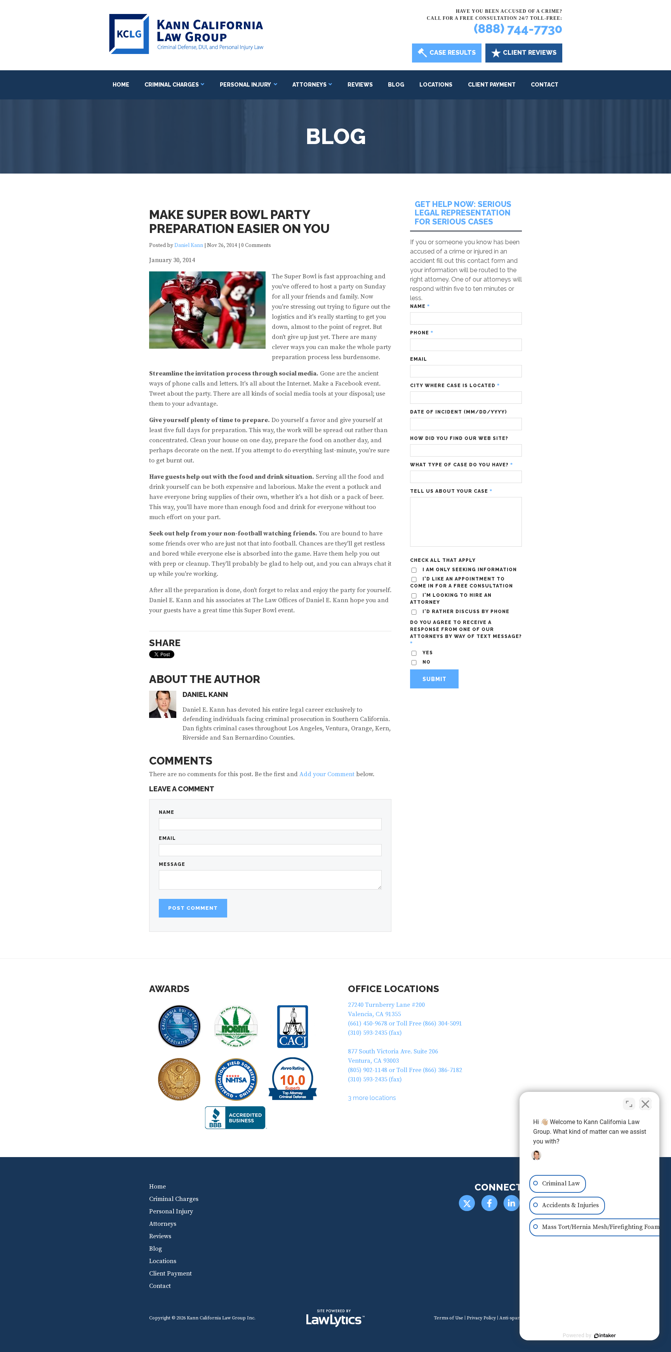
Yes (427, 652)
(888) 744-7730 (518, 28)
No (426, 662)
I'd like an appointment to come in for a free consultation (461, 582)
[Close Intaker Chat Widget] (645, 1104)
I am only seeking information (469, 569)
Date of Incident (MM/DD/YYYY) (458, 412)
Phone (421, 332)
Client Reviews (529, 52)
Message (172, 864)
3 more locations (372, 1098)
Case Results (452, 52)
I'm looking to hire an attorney (451, 599)
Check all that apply (443, 560)
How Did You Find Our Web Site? (459, 438)
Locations (435, 85)
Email (167, 838)
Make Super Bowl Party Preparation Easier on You (239, 221)
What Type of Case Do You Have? (461, 464)
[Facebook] (489, 1203)
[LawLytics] (335, 1318)
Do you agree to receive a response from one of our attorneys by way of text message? (466, 633)
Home (121, 85)
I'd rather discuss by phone (465, 611)
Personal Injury (246, 85)
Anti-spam (510, 1318)
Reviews (360, 85)
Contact (544, 85)
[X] (467, 1203)
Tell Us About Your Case (451, 491)
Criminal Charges (171, 85)
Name (166, 812)
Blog (396, 85)
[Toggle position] (629, 1104)
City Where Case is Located (455, 385)
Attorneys (309, 85)
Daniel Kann (188, 245)
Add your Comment (327, 774)
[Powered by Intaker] (605, 1335)
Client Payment (492, 85)
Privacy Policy (481, 1318)
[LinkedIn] (511, 1203)
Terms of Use (448, 1318)
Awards (169, 988)
